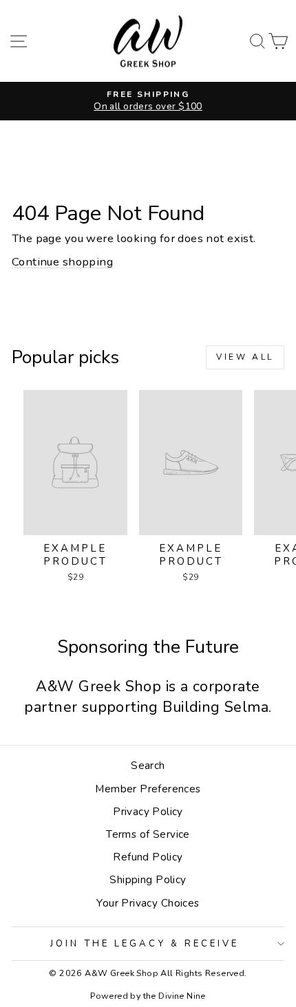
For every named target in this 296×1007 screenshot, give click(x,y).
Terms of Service (148, 834)
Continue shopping (62, 262)
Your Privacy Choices (147, 903)
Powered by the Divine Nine (148, 995)
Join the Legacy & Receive (144, 944)
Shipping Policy (147, 880)
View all (245, 356)
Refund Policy (147, 857)
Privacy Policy (148, 812)
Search (148, 765)
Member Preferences (147, 789)
